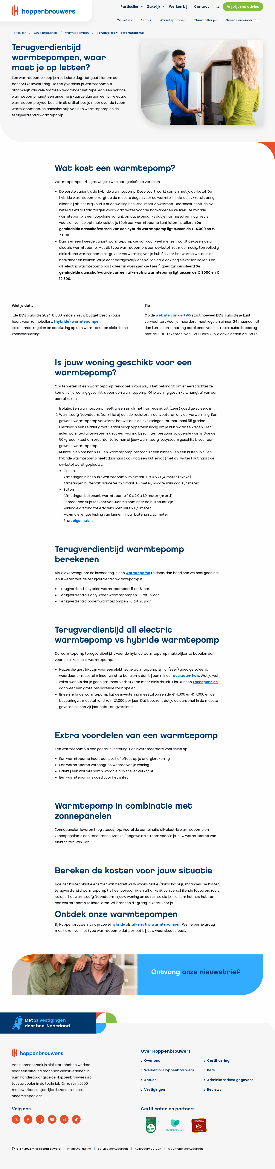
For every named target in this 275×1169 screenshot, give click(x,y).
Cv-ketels (124, 20)
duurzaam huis (186, 675)
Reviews (214, 1089)
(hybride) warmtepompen (77, 321)
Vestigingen (154, 1089)
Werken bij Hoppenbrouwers (169, 1070)
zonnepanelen (205, 681)
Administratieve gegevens (230, 1079)
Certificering (218, 1060)
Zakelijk (153, 6)
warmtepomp (138, 572)
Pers (211, 1070)
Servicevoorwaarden (113, 1148)
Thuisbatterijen (206, 20)
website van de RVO (173, 315)
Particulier (130, 6)
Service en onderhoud (243, 20)
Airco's (146, 20)
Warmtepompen (173, 20)
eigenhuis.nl (83, 520)
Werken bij (178, 6)
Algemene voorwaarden (185, 1148)
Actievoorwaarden (148, 1148)
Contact (201, 6)
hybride (118, 924)
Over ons (152, 1060)
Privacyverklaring (79, 1148)
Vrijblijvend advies (243, 6)
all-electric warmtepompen (155, 924)
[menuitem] (154, 7)
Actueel (150, 1079)
